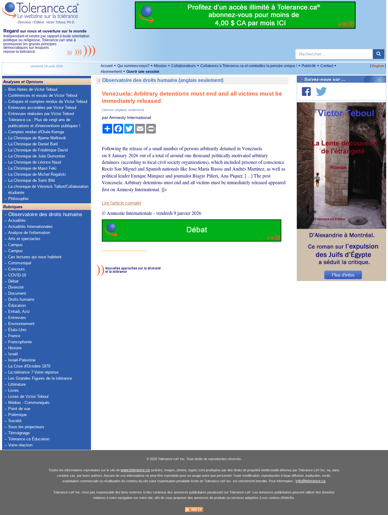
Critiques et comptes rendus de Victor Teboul (47, 101)
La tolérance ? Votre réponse (33, 372)
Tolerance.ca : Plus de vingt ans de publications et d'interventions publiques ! (44, 122)
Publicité (309, 66)
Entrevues (17, 317)
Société (15, 420)
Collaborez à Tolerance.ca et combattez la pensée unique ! (248, 66)
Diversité (16, 287)
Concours (16, 269)
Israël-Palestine (21, 360)
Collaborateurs (183, 66)
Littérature (17, 384)
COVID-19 (17, 275)
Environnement (21, 323)
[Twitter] (321, 91)
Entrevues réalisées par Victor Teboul (41, 113)
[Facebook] (306, 91)
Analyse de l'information (29, 232)
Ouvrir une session (142, 71)
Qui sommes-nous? (133, 66)
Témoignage (19, 433)
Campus (15, 244)
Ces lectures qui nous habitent (35, 257)
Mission (160, 66)
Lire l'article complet (121, 203)
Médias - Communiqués (29, 402)
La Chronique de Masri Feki (32, 168)
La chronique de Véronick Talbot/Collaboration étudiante (48, 189)
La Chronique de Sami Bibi (31, 180)
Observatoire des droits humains (45, 214)
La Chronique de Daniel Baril (33, 144)
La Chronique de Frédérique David (38, 150)
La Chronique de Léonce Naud (34, 162)
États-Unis (17, 329)
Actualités (17, 220)
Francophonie (20, 342)
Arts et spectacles (24, 238)
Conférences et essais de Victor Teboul (42, 95)
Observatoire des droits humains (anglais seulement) (162, 80)
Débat (13, 281)
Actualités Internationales (30, 226)
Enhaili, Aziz (19, 311)
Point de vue (19, 408)
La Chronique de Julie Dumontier (36, 156)
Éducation (17, 305)
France (14, 336)
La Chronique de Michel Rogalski (37, 174)
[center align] (379, 54)
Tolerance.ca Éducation (28, 439)
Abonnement (111, 71)
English (378, 66)
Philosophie (18, 198)
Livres (13, 390)
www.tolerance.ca (135, 470)
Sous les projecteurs (26, 427)
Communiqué (19, 263)
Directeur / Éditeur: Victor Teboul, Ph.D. (46, 22)
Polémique (17, 414)
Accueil (107, 66)
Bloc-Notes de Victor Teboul (32, 89)
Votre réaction (20, 445)
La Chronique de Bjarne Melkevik (37, 138)
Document (17, 293)
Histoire (15, 348)
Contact (326, 66)
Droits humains (21, 299)
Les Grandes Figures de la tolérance (40, 378)
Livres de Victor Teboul (28, 396)
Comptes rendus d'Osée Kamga (36, 132)
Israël (13, 354)
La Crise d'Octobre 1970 (29, 366)
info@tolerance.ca (311, 481)
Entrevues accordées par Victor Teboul (42, 107)
